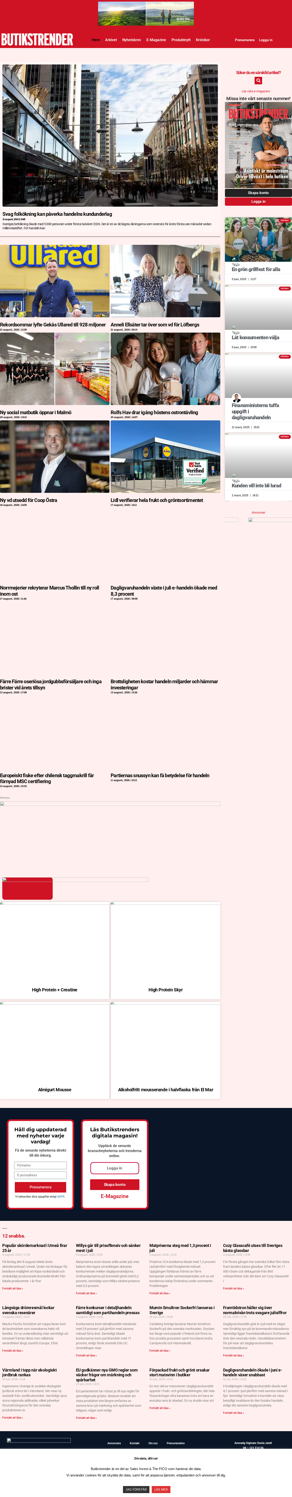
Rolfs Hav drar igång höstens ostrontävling (154, 412)
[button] (258, 80)
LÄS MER (161, 1489)
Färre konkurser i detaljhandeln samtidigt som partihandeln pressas (108, 1310)
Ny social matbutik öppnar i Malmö (35, 412)
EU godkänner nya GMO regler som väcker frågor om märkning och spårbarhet (107, 1375)
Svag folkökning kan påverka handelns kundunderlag (57, 214)
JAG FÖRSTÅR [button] (136, 1489)
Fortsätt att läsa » (12, 1288)
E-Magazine (156, 40)
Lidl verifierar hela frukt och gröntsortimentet (157, 500)
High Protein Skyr (165, 990)
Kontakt (134, 1443)
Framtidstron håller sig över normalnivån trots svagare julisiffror (255, 1310)
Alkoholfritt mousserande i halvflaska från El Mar (165, 1089)
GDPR (60, 1196)
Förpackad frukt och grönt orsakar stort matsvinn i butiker (179, 1372)
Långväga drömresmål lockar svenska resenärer (28, 1310)
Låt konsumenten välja (255, 337)
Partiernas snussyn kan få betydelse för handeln (160, 775)
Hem (96, 40)
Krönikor (203, 40)
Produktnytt (181, 40)
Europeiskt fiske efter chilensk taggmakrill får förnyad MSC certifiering (47, 778)
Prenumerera (245, 40)
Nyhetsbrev (131, 40)
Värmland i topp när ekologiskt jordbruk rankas (29, 1372)
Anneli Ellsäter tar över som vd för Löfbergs (155, 325)
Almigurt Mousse (54, 1089)
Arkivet (111, 40)
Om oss (153, 1443)
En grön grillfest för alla (256, 269)
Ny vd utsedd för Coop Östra (28, 500)
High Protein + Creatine (54, 990)
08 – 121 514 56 (253, 1447)
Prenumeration (176, 1443)
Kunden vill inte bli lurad (256, 485)
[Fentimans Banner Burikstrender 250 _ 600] (258, 520)
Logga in (265, 40)
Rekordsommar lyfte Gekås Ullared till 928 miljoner (53, 325)
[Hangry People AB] (146, 6)
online (114, 1156)
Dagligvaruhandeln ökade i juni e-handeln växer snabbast (252, 1372)
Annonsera (114, 1443)
